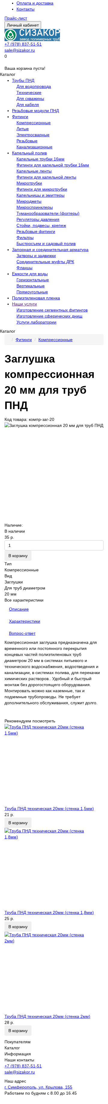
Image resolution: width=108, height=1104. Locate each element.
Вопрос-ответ (22, 633)
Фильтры (25, 237)
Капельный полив (29, 152)
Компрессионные (33, 122)
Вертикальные (30, 285)
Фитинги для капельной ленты (46, 177)
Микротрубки (29, 183)
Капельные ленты (34, 171)
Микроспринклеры (34, 207)
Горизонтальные (32, 279)
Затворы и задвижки (36, 255)
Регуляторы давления (37, 219)
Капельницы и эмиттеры (40, 195)
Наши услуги (24, 304)
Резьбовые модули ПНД (35, 110)
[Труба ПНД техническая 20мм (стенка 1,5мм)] (54, 764)
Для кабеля (27, 104)
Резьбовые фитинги (35, 231)
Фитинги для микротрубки (41, 189)
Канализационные (34, 146)
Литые (22, 128)
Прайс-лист (15, 18)
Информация (17, 1053)
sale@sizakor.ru (19, 50)
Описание (19, 609)
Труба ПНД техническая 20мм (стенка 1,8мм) (49, 912)
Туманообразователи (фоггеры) (48, 213)
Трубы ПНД (23, 80)
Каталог (12, 1047)
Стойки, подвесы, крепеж (41, 225)
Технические (28, 92)
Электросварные (33, 134)
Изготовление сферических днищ (49, 316)
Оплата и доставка (34, 3)
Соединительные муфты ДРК (45, 261)
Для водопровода (33, 86)
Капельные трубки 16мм (40, 159)
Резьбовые (27, 140)
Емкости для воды (30, 273)
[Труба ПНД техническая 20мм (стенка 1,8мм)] (54, 868)
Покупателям (17, 1041)
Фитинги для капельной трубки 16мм (52, 165)
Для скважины (30, 98)
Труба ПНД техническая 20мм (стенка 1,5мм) (49, 808)
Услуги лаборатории (36, 322)
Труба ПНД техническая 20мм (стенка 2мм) (47, 1016)
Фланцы (24, 267)
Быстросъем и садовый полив (46, 243)
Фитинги (20, 116)
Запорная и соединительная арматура (50, 249)
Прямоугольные (32, 291)
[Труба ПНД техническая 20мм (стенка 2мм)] (54, 972)
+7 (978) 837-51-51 (23, 44)
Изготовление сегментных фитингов (52, 310)
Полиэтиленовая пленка (36, 297)
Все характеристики (24, 600)
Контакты (25, 9)
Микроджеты (28, 201)
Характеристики (24, 621)
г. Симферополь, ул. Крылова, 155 (38, 1087)
